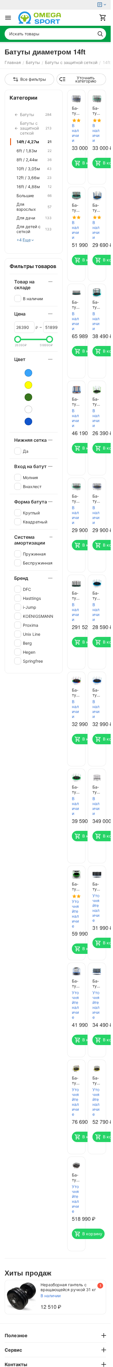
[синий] (24, 421)
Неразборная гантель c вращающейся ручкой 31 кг (68, 1287)
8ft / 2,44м (34, 159)
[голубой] (24, 373)
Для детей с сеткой (34, 229)
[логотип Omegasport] (39, 18)
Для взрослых (34, 207)
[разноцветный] (24, 409)
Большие (34, 195)
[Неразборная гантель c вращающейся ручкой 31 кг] (21, 1296)
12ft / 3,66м (34, 177)
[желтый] (24, 385)
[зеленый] (24, 397)
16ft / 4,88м (34, 186)
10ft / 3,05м (34, 168)
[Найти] (100, 34)
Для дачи (34, 217)
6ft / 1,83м (34, 150)
